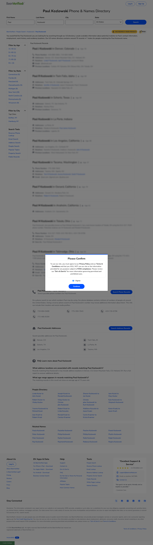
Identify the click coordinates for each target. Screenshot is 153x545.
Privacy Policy (84, 264)
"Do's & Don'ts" (61, 271)
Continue (76, 286)
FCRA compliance (84, 269)
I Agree (77, 281)
